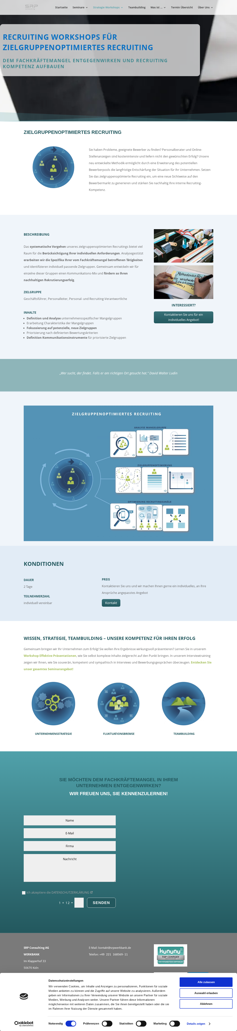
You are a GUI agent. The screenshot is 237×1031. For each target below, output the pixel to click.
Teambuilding (137, 7)
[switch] (107, 1024)
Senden (101, 903)
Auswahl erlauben (206, 993)
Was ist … (156, 7)
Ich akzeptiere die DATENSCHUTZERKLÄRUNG (58, 893)
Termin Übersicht (182, 7)
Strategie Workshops (106, 7)
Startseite (61, 7)
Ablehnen (206, 1003)
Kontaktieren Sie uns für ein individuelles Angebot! (183, 317)
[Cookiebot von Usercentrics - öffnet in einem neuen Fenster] (24, 1024)
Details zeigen (196, 1023)
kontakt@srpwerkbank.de (114, 947)
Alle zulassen (206, 982)
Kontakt (111, 603)
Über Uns (204, 7)
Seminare (78, 7)
